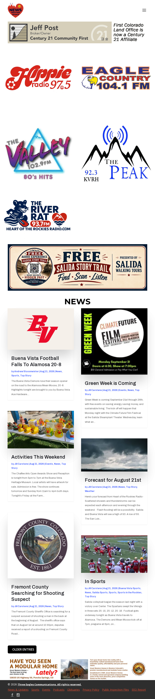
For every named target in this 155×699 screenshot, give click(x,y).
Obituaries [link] (73, 689)
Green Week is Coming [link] (110, 383)
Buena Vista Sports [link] (129, 588)
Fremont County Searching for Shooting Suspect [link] (37, 593)
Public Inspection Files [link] (115, 689)
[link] (15, 10)
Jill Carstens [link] (21, 464)
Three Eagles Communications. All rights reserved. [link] (49, 684)
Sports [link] (15, 375)
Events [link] (49, 464)
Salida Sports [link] (100, 592)
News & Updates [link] (18, 689)
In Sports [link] (95, 581)
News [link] (59, 371)
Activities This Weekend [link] (38, 457)
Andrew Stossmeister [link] (26, 371)
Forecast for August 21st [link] (113, 480)
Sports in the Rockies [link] (129, 592)
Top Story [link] (25, 375)
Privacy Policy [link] (91, 689)
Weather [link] (90, 491)
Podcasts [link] (58, 689)
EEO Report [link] (139, 689)
